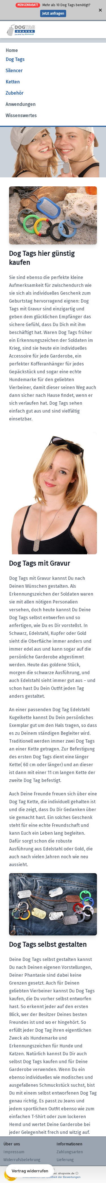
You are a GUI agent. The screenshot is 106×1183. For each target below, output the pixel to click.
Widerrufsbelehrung (21, 1159)
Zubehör (14, 93)
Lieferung (65, 1159)
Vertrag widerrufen (30, 1170)
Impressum (13, 1152)
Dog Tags (15, 59)
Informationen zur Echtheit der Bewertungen (52, 1177)
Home (12, 50)
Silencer (14, 70)
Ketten (13, 81)
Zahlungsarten (70, 1152)
